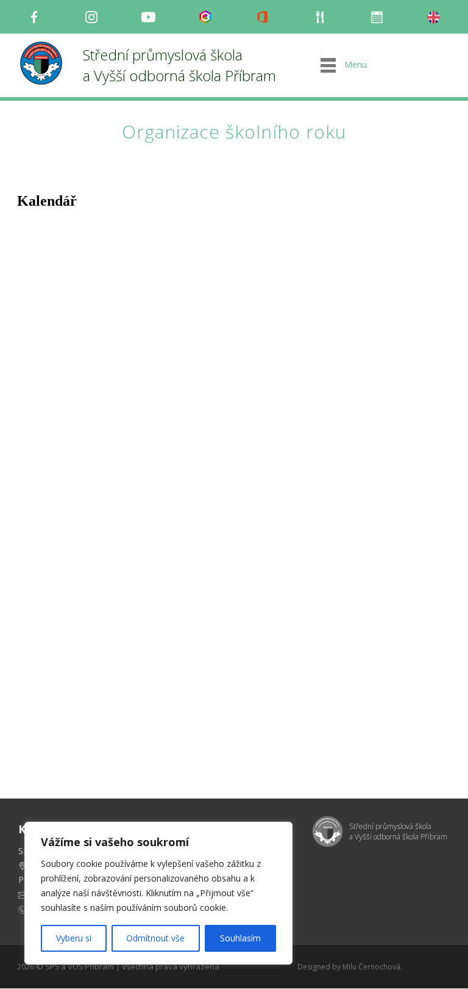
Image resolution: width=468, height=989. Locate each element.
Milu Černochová (371, 967)
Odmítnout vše (155, 938)
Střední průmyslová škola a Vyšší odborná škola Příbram (179, 65)
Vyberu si (73, 938)
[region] (158, 893)
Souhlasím (240, 938)
